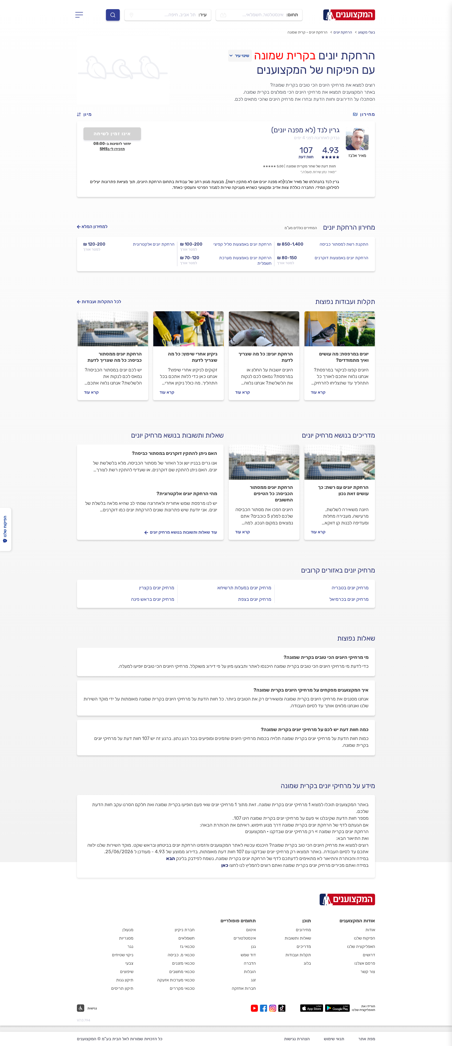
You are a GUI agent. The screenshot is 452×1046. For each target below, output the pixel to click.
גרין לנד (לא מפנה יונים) (305, 130)
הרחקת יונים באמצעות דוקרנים (341, 257)
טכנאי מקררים (182, 988)
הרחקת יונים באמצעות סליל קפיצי (242, 244)
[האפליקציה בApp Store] (311, 1008)
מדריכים (304, 946)
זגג (253, 979)
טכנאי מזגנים (183, 963)
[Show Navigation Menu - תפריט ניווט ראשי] (80, 15)
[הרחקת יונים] (264, 331)
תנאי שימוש (334, 1038)
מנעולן (127, 929)
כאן (224, 865)
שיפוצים (126, 971)
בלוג (307, 963)
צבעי (129, 963)
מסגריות (126, 938)
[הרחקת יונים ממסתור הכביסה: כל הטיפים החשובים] (264, 464)
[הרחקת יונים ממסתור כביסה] (113, 331)
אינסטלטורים (245, 938)
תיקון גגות (124, 979)
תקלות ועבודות (298, 954)
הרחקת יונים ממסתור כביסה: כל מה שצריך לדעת (114, 357)
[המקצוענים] (349, 14)
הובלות (250, 971)
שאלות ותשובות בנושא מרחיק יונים (177, 435)
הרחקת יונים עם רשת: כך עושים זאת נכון (343, 490)
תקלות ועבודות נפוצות (345, 302)
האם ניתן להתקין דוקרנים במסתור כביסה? (174, 453)
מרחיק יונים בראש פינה (152, 599)
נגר (130, 946)
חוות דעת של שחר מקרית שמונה (311, 166)
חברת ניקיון (185, 929)
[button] (86, 114)
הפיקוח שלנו (364, 938)
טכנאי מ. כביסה (181, 954)
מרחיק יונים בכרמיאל (349, 599)
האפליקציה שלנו (361, 946)
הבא (170, 858)
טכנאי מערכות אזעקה (176, 979)
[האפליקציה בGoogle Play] (337, 1008)
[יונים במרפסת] (339, 331)
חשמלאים (186, 938)
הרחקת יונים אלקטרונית (153, 244)
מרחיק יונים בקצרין (156, 588)
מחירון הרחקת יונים (349, 227)
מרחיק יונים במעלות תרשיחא (244, 588)
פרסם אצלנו (364, 963)
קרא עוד (318, 392)
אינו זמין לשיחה (112, 134)
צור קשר (367, 971)
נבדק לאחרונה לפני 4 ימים (317, 137)
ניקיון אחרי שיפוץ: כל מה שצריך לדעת (192, 357)
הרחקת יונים (343, 32)
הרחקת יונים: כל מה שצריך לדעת (266, 357)
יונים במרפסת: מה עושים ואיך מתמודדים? (344, 357)
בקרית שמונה (285, 55)
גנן (253, 946)
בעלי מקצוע (366, 32)
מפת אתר (366, 1038)
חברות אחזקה (244, 988)
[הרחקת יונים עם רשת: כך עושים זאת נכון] (339, 464)
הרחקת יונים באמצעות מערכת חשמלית (245, 260)
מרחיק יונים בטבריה (350, 588)
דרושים (369, 954)
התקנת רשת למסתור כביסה (344, 244)
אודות (370, 929)
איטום (251, 929)
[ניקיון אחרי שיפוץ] (188, 331)
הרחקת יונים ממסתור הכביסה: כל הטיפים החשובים (271, 493)
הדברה (250, 963)
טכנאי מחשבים (182, 971)
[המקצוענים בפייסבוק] (264, 1008)
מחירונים (303, 929)
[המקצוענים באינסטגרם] (273, 1008)
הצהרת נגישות (297, 1038)
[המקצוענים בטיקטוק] (281, 1008)
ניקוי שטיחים (122, 954)
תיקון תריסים (122, 988)
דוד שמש (248, 954)
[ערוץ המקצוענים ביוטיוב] (255, 1008)
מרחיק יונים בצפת (254, 599)
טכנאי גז (187, 946)
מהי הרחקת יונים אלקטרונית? (186, 493)
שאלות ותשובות (298, 938)
